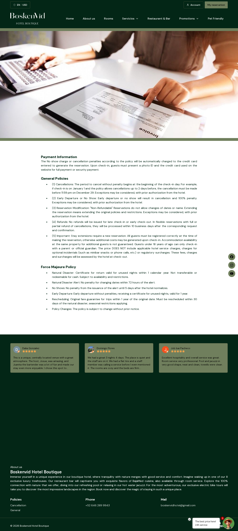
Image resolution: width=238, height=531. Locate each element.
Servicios (128, 18)
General (15, 510)
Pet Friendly (216, 18)
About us (89, 18)
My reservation (216, 4)
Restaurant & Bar (159, 18)
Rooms (108, 18)
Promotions (187, 18)
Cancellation (18, 505)
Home (70, 18)
